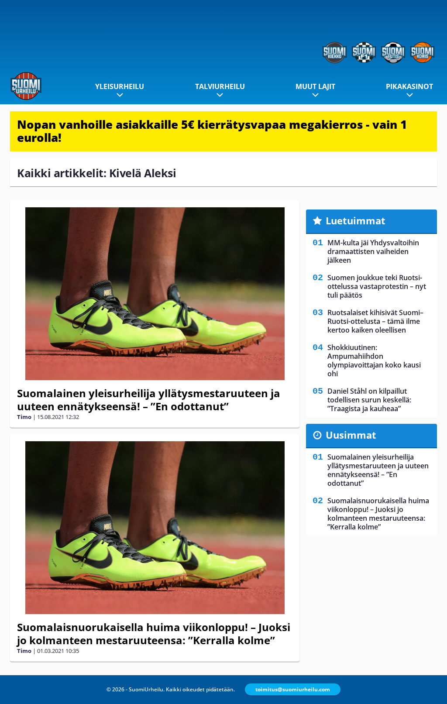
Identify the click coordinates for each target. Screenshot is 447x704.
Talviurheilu (220, 86)
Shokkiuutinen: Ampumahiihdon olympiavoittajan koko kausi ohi (374, 360)
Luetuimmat (355, 220)
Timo (24, 417)
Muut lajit (315, 86)
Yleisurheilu (119, 86)
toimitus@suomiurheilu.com (292, 689)
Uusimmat (351, 434)
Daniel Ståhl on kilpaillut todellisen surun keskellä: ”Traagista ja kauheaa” (369, 399)
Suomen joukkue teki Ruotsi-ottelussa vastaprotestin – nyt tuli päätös (376, 286)
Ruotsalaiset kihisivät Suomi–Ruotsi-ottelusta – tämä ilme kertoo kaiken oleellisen (375, 321)
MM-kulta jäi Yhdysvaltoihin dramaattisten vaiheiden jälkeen (373, 251)
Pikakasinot (409, 86)
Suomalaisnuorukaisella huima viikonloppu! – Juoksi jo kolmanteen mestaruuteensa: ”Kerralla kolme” (153, 633)
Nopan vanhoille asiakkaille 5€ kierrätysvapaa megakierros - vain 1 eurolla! (212, 131)
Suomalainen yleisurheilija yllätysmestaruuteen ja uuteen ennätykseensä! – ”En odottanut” (148, 399)
